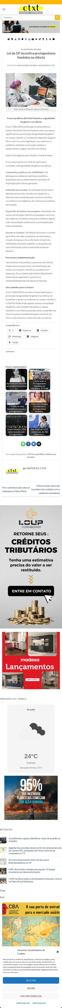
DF (22, 49)
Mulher (37, 49)
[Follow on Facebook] (29, 2)
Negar (31, 988)
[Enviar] (57, 17)
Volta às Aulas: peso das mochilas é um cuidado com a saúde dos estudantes (45, 489)
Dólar (3, 890)
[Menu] (4, 9)
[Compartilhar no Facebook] (28, 444)
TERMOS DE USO (23, 1003)
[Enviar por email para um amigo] (38, 444)
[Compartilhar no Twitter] (33, 444)
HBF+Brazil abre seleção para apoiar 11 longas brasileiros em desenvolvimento (32, 870)
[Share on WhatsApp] (23, 444)
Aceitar (31, 980)
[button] (57, 951)
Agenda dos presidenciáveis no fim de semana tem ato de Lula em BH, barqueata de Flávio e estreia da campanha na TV (35, 850)
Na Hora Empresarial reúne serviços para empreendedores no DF (29, 861)
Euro (2, 897)
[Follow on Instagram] (32, 2)
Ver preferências (31, 996)
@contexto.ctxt (47, 65)
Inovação (28, 49)
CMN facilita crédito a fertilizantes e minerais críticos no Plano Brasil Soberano (35, 880)
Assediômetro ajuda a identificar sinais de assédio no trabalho (34, 839)
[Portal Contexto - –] (31, 9)
